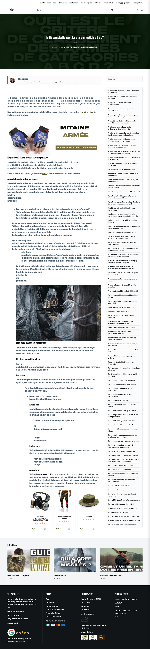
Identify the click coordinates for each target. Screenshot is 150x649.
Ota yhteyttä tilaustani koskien (17, 618)
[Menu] (142, 10)
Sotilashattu (88, 516)
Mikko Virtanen (23, 79)
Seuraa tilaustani (13, 615)
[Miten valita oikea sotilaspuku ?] (28, 560)
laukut (44, 173)
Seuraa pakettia (86, 602)
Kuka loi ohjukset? (60, 575)
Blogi (47, 599)
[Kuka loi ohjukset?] (75, 560)
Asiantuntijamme (74, 3)
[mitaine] (54, 137)
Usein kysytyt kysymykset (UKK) (91, 599)
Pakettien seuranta (45, 3)
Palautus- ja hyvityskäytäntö (55, 609)
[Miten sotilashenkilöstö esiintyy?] (121, 560)
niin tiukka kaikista (47, 474)
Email (54, 3)
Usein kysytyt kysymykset (123, 3)
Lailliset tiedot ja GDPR (53, 616)
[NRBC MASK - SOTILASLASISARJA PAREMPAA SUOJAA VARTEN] (40, 501)
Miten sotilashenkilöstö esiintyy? (111, 575)
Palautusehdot (85, 609)
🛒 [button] (45, 529)
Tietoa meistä (63, 3)
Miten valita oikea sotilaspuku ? (18, 575)
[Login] (132, 10)
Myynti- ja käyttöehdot (53, 613)
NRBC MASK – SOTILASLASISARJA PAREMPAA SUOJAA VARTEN (40, 518)
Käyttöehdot (98, 3)
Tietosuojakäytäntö (86, 3)
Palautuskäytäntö (108, 3)
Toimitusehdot (50, 602)
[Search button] (112, 10)
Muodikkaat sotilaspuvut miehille (64, 517)
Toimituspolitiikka (138, 3)
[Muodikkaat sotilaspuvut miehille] (64, 501)
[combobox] (73, 10)
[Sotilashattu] (88, 501)
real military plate (87, 112)
